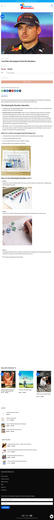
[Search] (5, 6)
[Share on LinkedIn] (17, 91)
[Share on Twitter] (7, 91)
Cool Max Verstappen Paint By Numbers (11, 100)
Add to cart (27, 82)
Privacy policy (4, 476)
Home (2, 58)
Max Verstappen (10, 87)
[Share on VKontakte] (15, 91)
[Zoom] (3, 52)
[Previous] (1, 385)
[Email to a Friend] (10, 91)
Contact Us (4, 490)
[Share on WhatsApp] (2, 91)
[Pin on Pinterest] (12, 91)
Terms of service (5, 479)
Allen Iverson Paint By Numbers (44, 394)
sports (18, 87)
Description (4, 96)
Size (2, 72)
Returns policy (4, 481)
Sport (7, 58)
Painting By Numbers (13, 105)
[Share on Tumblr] (20, 91)
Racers (14, 87)
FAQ (2, 484)
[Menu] (2, 6)
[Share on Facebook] (5, 91)
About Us (3, 487)
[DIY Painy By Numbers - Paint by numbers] (27, 6)
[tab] (4, 96)
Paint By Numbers (7, 112)
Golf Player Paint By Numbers (25, 389)
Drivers (4, 87)
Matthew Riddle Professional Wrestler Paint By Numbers (7, 390)
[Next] (53, 385)
